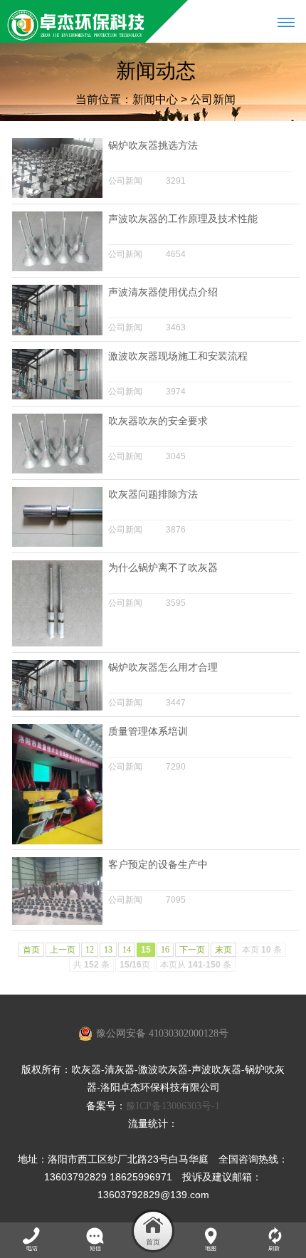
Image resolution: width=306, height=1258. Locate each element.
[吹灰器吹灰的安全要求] (57, 471)
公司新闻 (213, 99)
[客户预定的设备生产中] (57, 922)
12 (89, 950)
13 (108, 950)
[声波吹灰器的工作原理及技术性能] (57, 268)
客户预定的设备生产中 (158, 864)
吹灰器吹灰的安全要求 (158, 421)
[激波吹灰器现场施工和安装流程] (57, 397)
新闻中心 (155, 99)
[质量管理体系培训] (57, 841)
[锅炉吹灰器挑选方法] (57, 195)
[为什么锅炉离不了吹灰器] (57, 644)
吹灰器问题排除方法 (153, 494)
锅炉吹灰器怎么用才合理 (163, 667)
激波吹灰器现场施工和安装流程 (178, 356)
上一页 (62, 950)
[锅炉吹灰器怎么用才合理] (57, 708)
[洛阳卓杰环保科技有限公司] (76, 21)
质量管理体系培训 (148, 731)
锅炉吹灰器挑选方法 (153, 145)
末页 (223, 950)
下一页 (192, 950)
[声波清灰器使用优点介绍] (57, 332)
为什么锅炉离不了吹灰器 (163, 567)
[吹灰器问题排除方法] (57, 544)
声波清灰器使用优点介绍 (163, 292)
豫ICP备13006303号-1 (173, 1106)
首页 (31, 950)
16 (165, 950)
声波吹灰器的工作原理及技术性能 (183, 219)
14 (126, 950)
